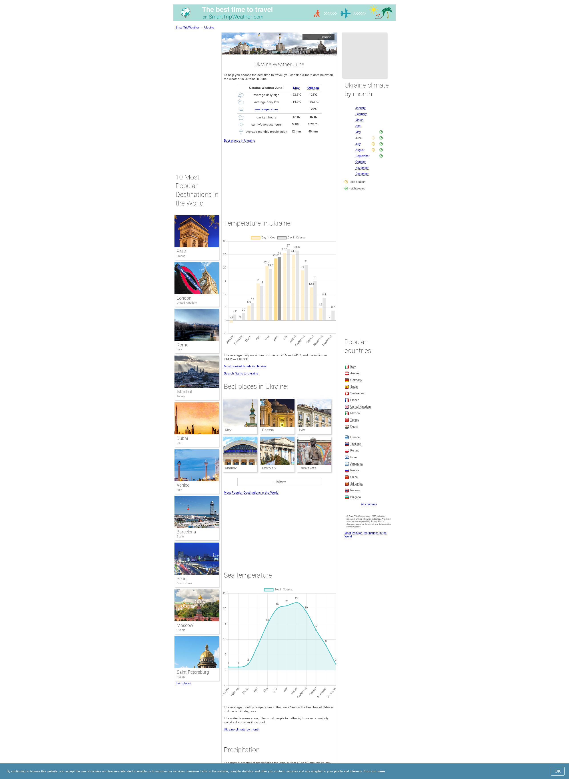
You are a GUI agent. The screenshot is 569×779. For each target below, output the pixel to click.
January (360, 108)
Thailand (355, 443)
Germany (356, 380)
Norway (355, 490)
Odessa (313, 87)
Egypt (354, 426)
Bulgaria (355, 497)
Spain (180, 536)
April (358, 126)
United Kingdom (187, 302)
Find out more (374, 771)
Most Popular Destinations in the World (251, 492)
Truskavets (307, 468)
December (362, 173)
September (362, 156)
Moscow (185, 625)
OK (558, 771)
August (360, 150)
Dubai (182, 438)
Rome (182, 345)
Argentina (356, 463)
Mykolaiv (269, 468)
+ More (279, 482)
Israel (353, 457)
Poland (354, 450)
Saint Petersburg (193, 672)
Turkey (181, 396)
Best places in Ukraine (239, 140)
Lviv (302, 430)
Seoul (182, 578)
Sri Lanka (356, 483)
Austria (354, 373)
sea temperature (266, 109)
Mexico (355, 413)
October (360, 161)
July (358, 144)
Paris (181, 251)
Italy (179, 349)
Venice (183, 485)
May (358, 132)
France (181, 256)
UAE (179, 443)
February (361, 114)
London (184, 298)
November (362, 167)
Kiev (296, 87)
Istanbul (184, 391)
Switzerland (357, 393)
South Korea (184, 583)
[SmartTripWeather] (284, 21)
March (359, 120)
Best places (183, 683)
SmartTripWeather (187, 27)
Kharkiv (231, 468)
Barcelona (186, 532)
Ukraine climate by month (242, 729)
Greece (355, 437)
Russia (181, 630)
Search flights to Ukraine (241, 373)
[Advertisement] (279, 177)
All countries (369, 504)
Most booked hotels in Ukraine (245, 366)
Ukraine (209, 27)
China (354, 477)
